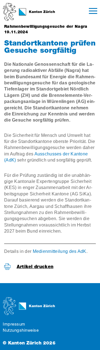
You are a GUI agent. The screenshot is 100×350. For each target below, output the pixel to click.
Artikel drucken (35, 266)
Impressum (14, 324)
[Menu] (93, 11)
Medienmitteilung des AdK (59, 251)
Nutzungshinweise (21, 330)
